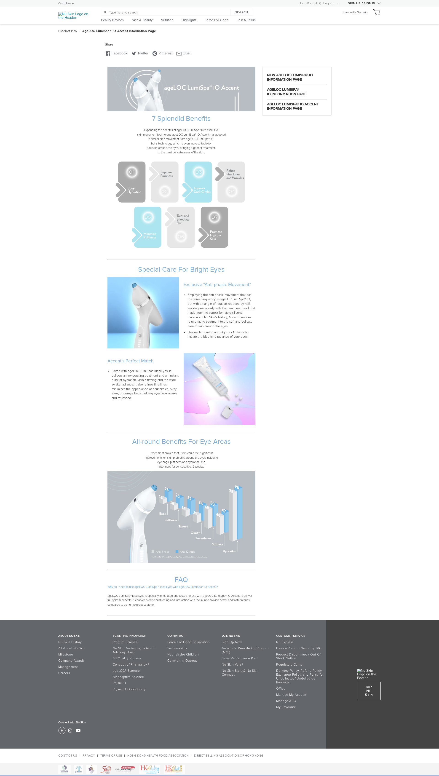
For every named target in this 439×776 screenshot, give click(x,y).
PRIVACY (89, 755)
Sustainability (177, 648)
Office (281, 688)
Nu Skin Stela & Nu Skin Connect (240, 673)
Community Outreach (183, 661)
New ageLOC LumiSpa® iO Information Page (290, 77)
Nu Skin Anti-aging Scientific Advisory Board (134, 650)
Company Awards (71, 661)
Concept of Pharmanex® (131, 664)
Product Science (125, 642)
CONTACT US (67, 755)
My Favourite (286, 707)
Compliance (66, 3)
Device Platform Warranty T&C (298, 648)
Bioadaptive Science (128, 677)
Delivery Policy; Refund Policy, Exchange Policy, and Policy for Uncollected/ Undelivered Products (300, 676)
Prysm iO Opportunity (129, 689)
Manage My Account (291, 695)
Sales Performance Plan (239, 658)
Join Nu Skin (369, 691)
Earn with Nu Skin (355, 12)
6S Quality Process (127, 658)
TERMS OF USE (111, 755)
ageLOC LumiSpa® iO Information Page (286, 91)
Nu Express (284, 642)
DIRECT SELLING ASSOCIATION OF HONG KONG (228, 755)
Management (68, 667)
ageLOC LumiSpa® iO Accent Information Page (293, 106)
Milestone (65, 654)
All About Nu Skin (71, 648)
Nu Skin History (70, 642)
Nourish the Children (183, 654)
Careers (64, 673)
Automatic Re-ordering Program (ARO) (245, 650)
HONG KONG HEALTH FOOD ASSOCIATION (158, 755)
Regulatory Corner (290, 664)
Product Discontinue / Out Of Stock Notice (298, 656)
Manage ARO (286, 701)
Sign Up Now (232, 642)
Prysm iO (119, 683)
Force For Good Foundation (188, 642)
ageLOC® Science (126, 671)
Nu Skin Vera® (232, 664)
